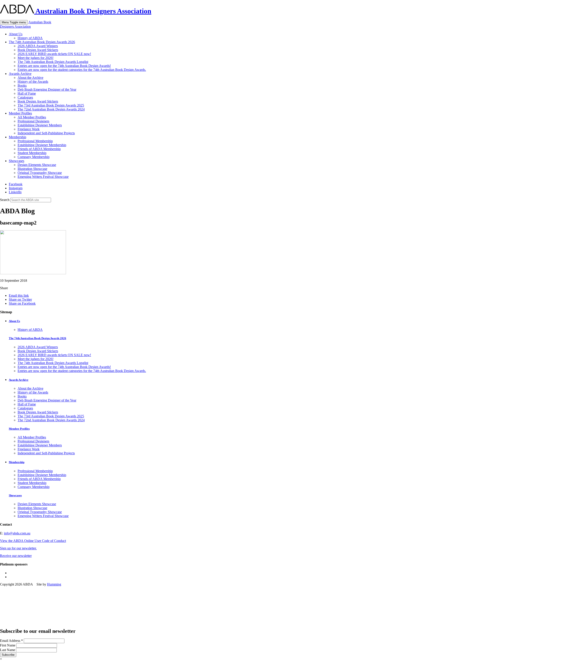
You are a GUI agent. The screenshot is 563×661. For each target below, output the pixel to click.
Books (22, 85)
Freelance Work (29, 129)
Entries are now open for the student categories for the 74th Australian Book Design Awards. (82, 70)
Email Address (11, 641)
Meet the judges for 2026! (35, 58)
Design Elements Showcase (37, 165)
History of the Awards (33, 81)
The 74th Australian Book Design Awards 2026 (42, 42)
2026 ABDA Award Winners (38, 46)
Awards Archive (20, 73)
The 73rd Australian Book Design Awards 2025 (51, 105)
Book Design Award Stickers (38, 50)
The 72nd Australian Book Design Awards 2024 (51, 109)
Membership (17, 137)
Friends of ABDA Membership (39, 149)
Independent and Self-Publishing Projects (46, 133)
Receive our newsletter (16, 556)
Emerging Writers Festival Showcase (43, 177)
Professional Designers (33, 121)
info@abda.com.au (17, 533)
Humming (54, 584)
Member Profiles (20, 113)
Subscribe (8, 654)
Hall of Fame (27, 93)
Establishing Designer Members (40, 125)
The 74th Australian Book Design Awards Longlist (53, 62)
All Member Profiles (32, 117)
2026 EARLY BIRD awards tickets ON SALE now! (54, 54)
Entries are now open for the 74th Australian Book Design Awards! (64, 66)
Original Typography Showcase (40, 173)
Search (4, 200)
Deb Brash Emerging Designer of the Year (47, 89)
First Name (8, 645)
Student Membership (32, 153)
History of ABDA (30, 38)
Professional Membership (35, 141)
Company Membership (33, 157)
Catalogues (25, 97)
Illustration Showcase (32, 169)
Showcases (16, 161)
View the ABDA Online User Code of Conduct (33, 541)
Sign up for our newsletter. (18, 548)
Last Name (8, 650)
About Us (15, 34)
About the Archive (30, 77)
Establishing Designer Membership (42, 145)
